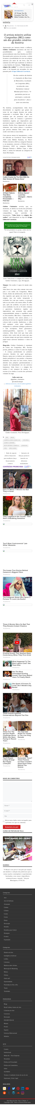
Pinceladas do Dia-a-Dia (11, 985)
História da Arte (8, 952)
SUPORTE (7, 1071)
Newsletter (7, 1059)
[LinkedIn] (22, 1089)
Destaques (7, 933)
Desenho (6, 926)
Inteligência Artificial (10, 955)
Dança (5, 920)
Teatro (6, 988)
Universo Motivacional (10, 1033)
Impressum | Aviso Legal (11, 1078)
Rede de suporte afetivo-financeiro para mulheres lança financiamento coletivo (10, 458)
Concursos (7, 1014)
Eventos (6, 936)
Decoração (7, 923)
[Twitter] (13, 1089)
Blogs (5, 1004)
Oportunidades (8, 981)
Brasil (12, 437)
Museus (6, 1023)
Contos (6, 914)
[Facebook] (8, 1089)
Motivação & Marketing (11, 968)
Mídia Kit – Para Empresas (11, 1055)
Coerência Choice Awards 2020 (12, 440)
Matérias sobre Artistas (10, 965)
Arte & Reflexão (8, 901)
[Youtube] (27, 1089)
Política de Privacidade (10, 1062)
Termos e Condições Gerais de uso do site (16, 1075)
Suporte (6, 1030)
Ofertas (6, 975)
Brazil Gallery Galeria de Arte (12, 1007)
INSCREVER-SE (9, 1020)
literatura (24, 445)
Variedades (7, 991)
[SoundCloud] (18, 1094)
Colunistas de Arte (9, 1010)
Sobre (5, 1068)
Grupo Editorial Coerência (11, 445)
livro (5, 448)
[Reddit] (4, 1094)
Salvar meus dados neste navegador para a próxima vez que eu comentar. (18, 821)
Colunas (6, 910)
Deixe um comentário (11, 28)
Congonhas (26, 440)
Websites (6, 1036)
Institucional (7, 1052)
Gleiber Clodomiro (9, 442)
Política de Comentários (11, 1065)
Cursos (6, 917)
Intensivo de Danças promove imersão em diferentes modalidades (24, 458)
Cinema (6, 907)
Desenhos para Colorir (10, 930)
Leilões (6, 959)
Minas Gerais (12, 448)
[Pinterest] (18, 1089)
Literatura (7, 962)
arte (7, 437)
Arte (5, 897)
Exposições (7, 939)
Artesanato (7, 904)
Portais (6, 1026)
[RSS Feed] (4, 1089)
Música (6, 972)
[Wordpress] (13, 1094)
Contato (6, 1049)
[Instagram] (22, 1094)
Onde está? (7, 978)
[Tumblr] (8, 1094)
